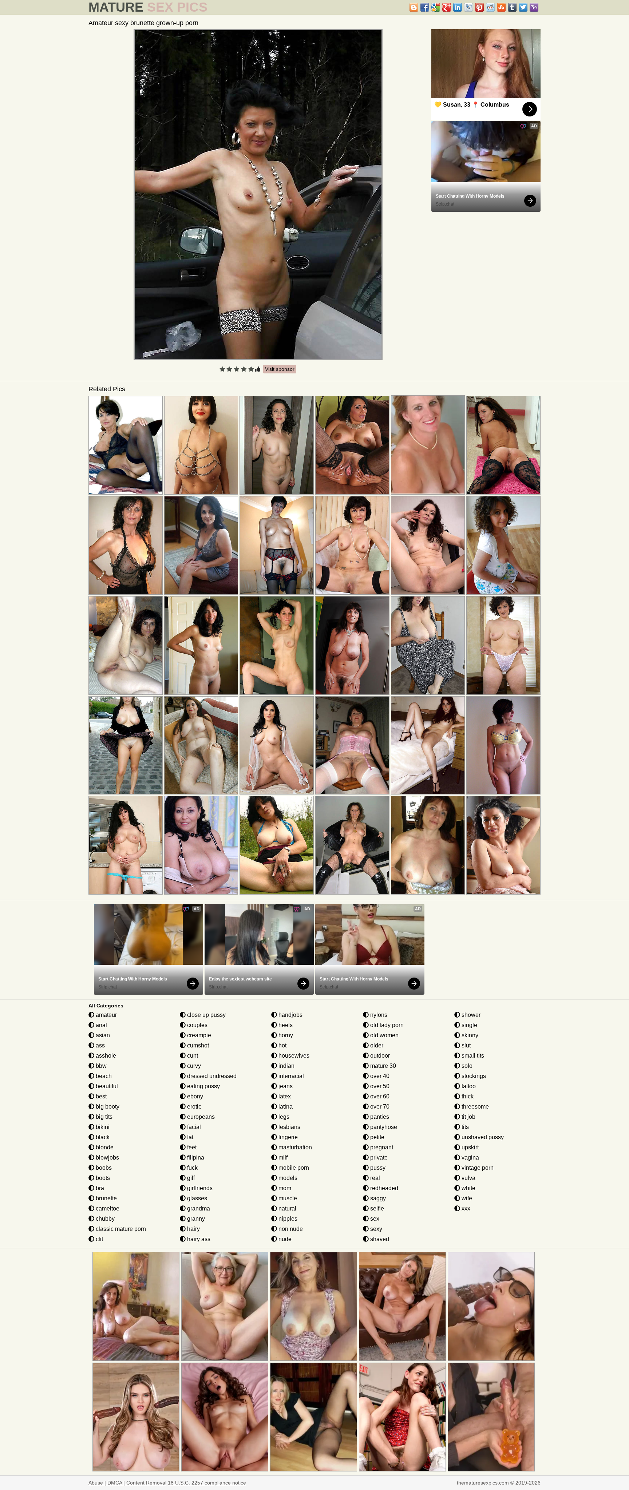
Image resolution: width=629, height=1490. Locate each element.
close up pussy (206, 1015)
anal (100, 1025)
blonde (104, 1147)
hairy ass (198, 1239)
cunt (192, 1056)
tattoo (468, 1086)
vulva (467, 1178)
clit (98, 1239)
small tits (472, 1056)
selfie (376, 1208)
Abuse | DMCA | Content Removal (127, 1483)
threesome (474, 1106)
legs (283, 1117)
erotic (193, 1106)
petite (376, 1137)
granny (195, 1219)
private (378, 1157)
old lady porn (386, 1025)
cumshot (197, 1045)
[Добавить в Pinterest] (479, 7)
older (376, 1045)
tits (464, 1127)
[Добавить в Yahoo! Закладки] (534, 7)
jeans (285, 1086)
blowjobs (106, 1157)
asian (102, 1035)
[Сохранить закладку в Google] (435, 7)
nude (284, 1239)
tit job (467, 1117)
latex (284, 1096)
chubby (104, 1219)
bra (99, 1188)
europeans (200, 1117)
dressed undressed (211, 1076)
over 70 (379, 1106)
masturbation (294, 1147)
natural (286, 1208)
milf (282, 1157)
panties (379, 1117)
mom (284, 1188)
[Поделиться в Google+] (446, 7)
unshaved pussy (482, 1137)
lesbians (288, 1127)
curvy (193, 1066)
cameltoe (106, 1208)
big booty (106, 1106)
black (102, 1137)
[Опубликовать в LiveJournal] (468, 7)
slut (465, 1045)
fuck (192, 1168)
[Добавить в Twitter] (523, 7)
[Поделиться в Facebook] (424, 7)
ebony (194, 1096)
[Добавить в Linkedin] (457, 7)
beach (103, 1076)
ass (99, 1045)
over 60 (379, 1096)
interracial (290, 1076)
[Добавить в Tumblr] (512, 7)
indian (285, 1066)
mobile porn (293, 1168)
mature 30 (382, 1066)
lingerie (287, 1137)
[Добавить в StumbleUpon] (501, 7)
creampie (198, 1035)
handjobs (289, 1015)
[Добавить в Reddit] (490, 7)
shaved (379, 1239)
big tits (103, 1117)
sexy (375, 1229)
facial (193, 1127)
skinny (469, 1035)
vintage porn (477, 1168)
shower (470, 1015)
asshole (105, 1056)
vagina (469, 1157)
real (374, 1178)
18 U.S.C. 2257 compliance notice (207, 1483)
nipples (287, 1219)
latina (285, 1106)
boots (102, 1178)
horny (285, 1035)
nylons (378, 1015)
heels (285, 1025)
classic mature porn (120, 1229)
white (467, 1188)
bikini (102, 1127)
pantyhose (383, 1127)
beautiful (106, 1086)
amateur (105, 1015)
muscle (287, 1198)
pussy (377, 1168)
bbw (100, 1066)
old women (384, 1035)
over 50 (379, 1086)
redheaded (383, 1188)
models (287, 1178)
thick (467, 1096)
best (100, 1096)
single (468, 1025)
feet (191, 1147)
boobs (103, 1168)
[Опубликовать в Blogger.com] (414, 7)
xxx (465, 1208)
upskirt (469, 1147)
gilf (190, 1178)
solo (466, 1066)
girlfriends (199, 1188)
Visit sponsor (279, 369)
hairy (193, 1229)
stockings (473, 1076)
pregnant (381, 1147)
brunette (105, 1198)
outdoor (379, 1056)
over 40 (379, 1076)
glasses (196, 1198)
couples (196, 1025)
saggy (377, 1198)
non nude (290, 1229)
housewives (293, 1056)
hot (281, 1045)
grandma (198, 1208)
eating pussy (203, 1086)
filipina (195, 1157)
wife (466, 1198)
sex (374, 1219)
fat (189, 1137)
